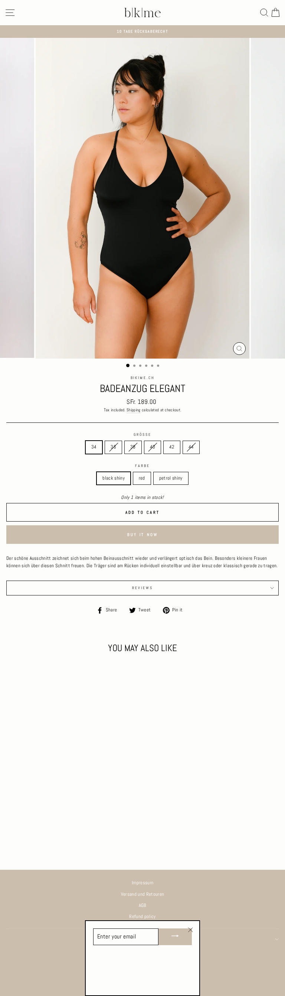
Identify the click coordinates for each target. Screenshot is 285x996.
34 (94, 447)
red (142, 478)
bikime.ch (143, 378)
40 (152, 447)
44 (191, 447)
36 (113, 447)
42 (171, 447)
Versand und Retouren (142, 894)
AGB (143, 905)
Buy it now (142, 534)
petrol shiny (171, 478)
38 (133, 447)
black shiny (113, 478)
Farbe (142, 466)
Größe (142, 434)
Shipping (134, 409)
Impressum (142, 883)
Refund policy (142, 917)
